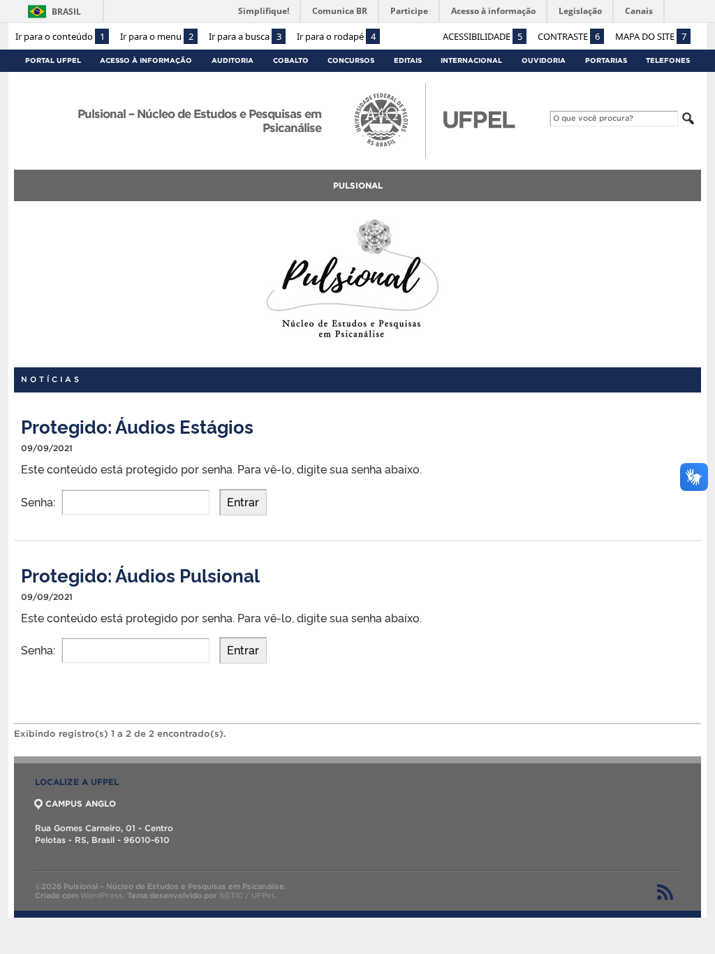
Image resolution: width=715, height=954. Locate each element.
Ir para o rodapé (336, 36)
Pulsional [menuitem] (358, 185)
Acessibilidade (482, 36)
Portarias (606, 60)
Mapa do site (650, 36)
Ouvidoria (544, 60)
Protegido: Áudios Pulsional (140, 574)
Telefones (668, 60)
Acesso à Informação (146, 60)
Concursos (350, 60)
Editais (408, 60)
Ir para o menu (156, 36)
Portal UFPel (53, 60)
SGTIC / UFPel (246, 895)
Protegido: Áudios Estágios (137, 425)
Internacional (471, 60)
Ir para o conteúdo (60, 36)
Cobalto (291, 60)
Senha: (39, 501)
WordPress (101, 895)
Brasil (66, 11)
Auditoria (232, 60)
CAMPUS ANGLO (80, 803)
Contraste (569, 36)
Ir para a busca (245, 36)
